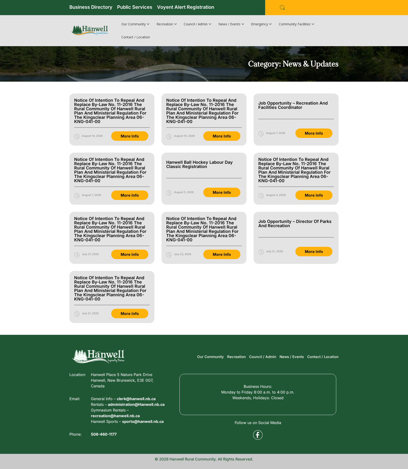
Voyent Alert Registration (185, 7)
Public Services (134, 7)
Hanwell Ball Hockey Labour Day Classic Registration (199, 164)
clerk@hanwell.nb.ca (136, 398)
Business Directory (90, 7)
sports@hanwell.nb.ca (143, 421)
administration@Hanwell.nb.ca (136, 404)
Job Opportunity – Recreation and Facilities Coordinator (293, 105)
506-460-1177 (104, 434)
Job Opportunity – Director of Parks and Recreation (295, 223)
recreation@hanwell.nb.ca (115, 415)
